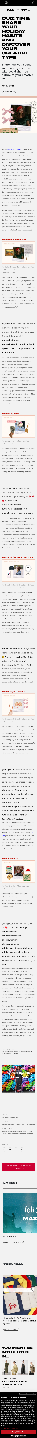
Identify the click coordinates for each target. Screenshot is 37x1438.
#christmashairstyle (11, 935)
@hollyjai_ (7, 923)
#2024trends (11, 500)
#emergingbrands (10, 340)
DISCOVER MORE (25, 1085)
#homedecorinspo (11, 802)
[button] (5, 1290)
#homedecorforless (23, 794)
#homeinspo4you (10, 806)
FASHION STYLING (9, 91)
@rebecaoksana (9, 488)
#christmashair (9, 931)
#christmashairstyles (18, 927)
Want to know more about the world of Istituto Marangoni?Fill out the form (18, 1167)
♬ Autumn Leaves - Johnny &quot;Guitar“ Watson (18, 814)
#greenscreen (8, 348)
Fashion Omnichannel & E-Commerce (18, 1124)
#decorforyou (8, 798)
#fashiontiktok (27, 344)
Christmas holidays (14, 149)
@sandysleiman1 (10, 769)
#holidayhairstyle (10, 940)
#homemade (21, 790)
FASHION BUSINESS (11, 1329)
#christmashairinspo (12, 948)
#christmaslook (9, 952)
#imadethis (7, 794)
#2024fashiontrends (11, 504)
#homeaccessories (22, 810)
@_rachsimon (8, 323)
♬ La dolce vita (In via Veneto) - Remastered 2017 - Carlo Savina (17, 661)
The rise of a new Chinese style (14, 1383)
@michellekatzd (9, 648)
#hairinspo (28, 948)
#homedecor (8, 790)
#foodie (9, 657)
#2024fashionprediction (13, 509)
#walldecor (7, 810)
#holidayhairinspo (10, 944)
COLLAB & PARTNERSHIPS (13, 1242)
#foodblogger (20, 657)
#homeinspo (22, 798)
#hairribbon (23, 952)
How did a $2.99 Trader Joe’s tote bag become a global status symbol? (19, 1321)
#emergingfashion (10, 344)
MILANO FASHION (10, 1117)
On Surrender (9, 1236)
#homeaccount (26, 806)
